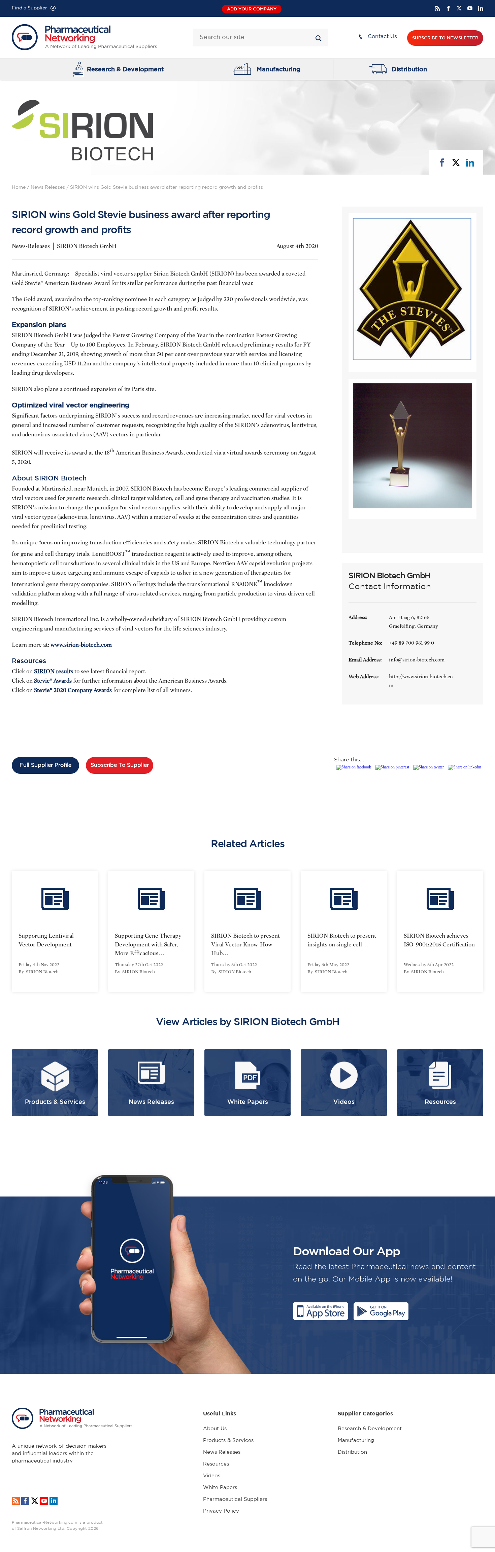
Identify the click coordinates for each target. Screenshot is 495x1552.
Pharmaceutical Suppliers (235, 1499)
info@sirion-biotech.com (416, 660)
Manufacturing (278, 69)
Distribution (409, 69)
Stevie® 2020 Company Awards (73, 690)
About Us (215, 1429)
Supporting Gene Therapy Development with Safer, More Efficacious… (148, 944)
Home (19, 187)
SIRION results (53, 671)
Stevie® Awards (53, 680)
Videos (211, 1476)
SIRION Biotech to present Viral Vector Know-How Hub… (245, 944)
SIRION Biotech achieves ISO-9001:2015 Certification (439, 940)
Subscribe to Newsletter (445, 37)
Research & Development (125, 69)
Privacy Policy (221, 1511)
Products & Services (228, 1440)
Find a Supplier (29, 8)
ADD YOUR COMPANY (251, 8)
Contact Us (382, 36)
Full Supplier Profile (45, 765)
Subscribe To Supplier (120, 765)
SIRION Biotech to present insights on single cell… (341, 940)
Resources (216, 1464)
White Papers (220, 1487)
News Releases (48, 187)
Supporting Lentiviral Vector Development (46, 940)
